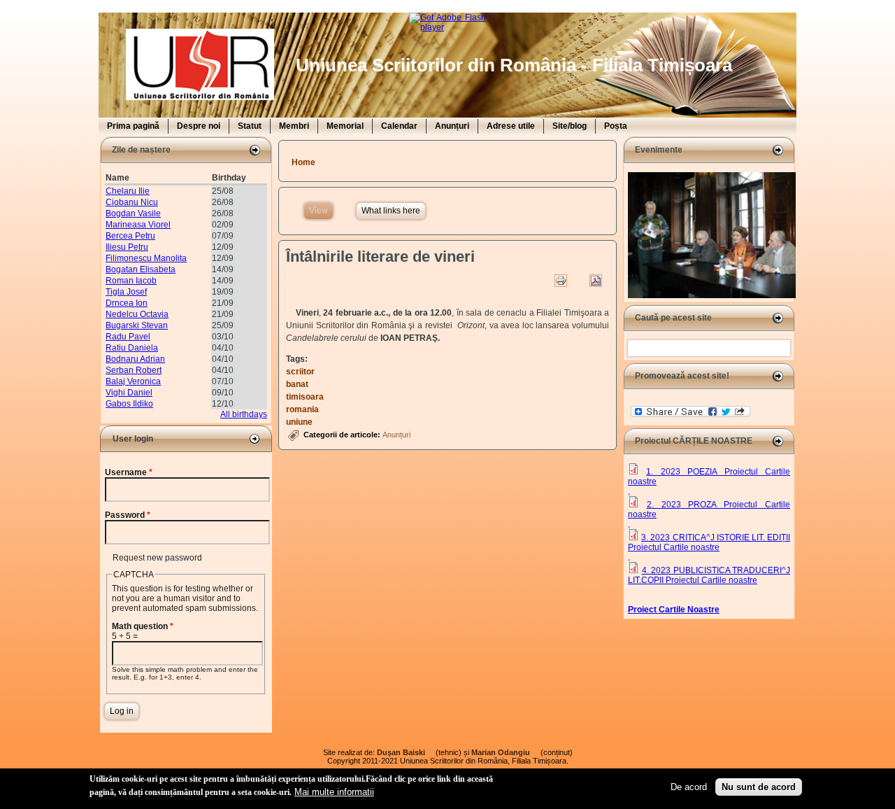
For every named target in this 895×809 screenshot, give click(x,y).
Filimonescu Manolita (146, 258)
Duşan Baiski (405, 752)
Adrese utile (511, 126)
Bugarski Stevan (137, 325)
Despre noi (198, 126)
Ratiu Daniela (132, 348)
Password (127, 515)
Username (128, 472)
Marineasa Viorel (138, 225)
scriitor (300, 372)
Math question (142, 626)
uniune (299, 422)
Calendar (399, 126)
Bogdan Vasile (133, 213)
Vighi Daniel (129, 393)
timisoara (305, 397)
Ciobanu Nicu (132, 202)
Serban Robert (134, 370)
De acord (689, 786)
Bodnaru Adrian (135, 359)
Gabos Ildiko (129, 404)
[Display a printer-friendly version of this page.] (560, 281)
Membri (294, 126)
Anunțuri (452, 126)
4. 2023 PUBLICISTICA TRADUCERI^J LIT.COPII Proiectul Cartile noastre (709, 575)
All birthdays (243, 414)
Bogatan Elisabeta (141, 269)
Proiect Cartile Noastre (673, 609)
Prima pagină (133, 126)
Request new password (157, 558)
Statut (250, 126)
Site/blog (569, 126)
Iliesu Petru (127, 247)
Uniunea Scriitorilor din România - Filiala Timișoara (514, 65)
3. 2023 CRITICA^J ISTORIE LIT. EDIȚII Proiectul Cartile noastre (709, 542)
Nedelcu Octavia (137, 314)
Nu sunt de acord (759, 786)
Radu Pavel (128, 337)
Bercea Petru (130, 236)
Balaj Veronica (133, 381)
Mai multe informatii (334, 791)
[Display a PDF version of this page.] (595, 281)
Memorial (345, 126)
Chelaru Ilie (128, 191)
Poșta (615, 126)
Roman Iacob (131, 281)
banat (297, 384)
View (321, 211)
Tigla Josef (126, 292)
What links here (390, 211)
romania (302, 409)
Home (303, 162)
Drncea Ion (127, 303)
